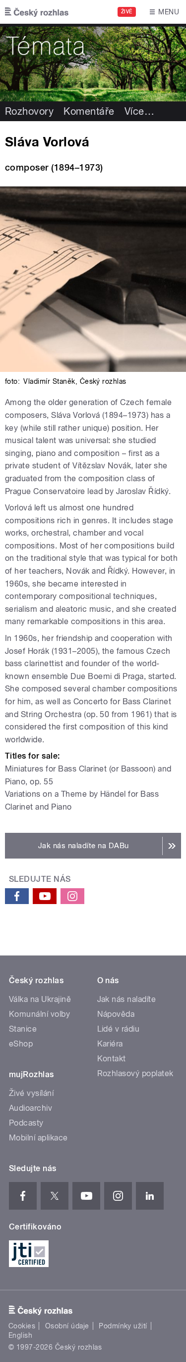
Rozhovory (29, 111)
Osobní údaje (67, 1326)
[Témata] (93, 62)
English (20, 1335)
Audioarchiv (30, 1108)
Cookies (21, 1326)
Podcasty (26, 1123)
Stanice (23, 1029)
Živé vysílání (31, 1093)
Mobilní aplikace (38, 1137)
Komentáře (88, 111)
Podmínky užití (123, 1326)
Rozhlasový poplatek (135, 1073)
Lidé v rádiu (118, 1029)
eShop (21, 1043)
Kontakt (111, 1058)
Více (139, 111)
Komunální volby (39, 1014)
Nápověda (116, 1014)
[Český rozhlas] (36, 12)
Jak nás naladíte (126, 999)
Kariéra (110, 1043)
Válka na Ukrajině (40, 999)
